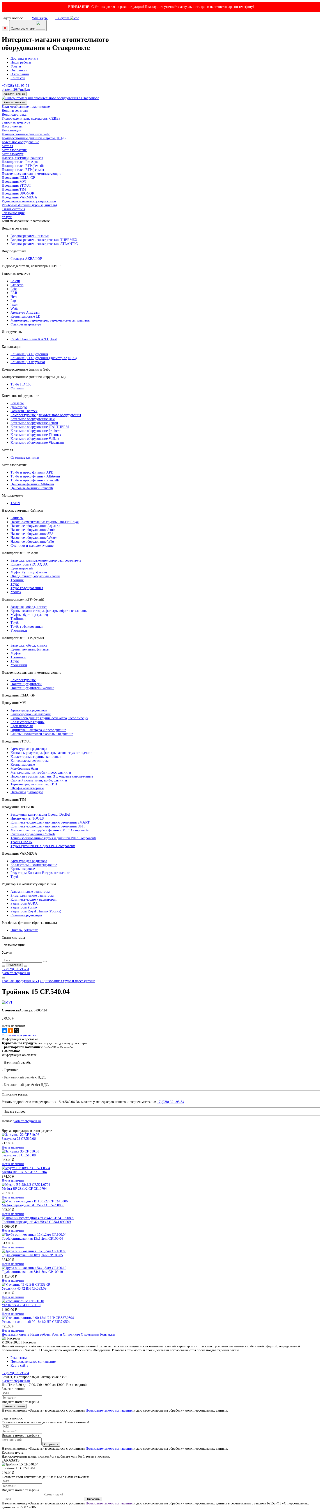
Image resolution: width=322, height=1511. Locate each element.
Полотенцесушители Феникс (32, 688)
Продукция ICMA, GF (18, 177)
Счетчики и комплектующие (32, 545)
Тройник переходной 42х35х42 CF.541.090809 (36, 1222)
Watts (14, 308)
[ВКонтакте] (4, 1030)
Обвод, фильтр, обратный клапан (35, 576)
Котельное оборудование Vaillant (35, 438)
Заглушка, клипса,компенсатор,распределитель (46, 560)
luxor (14, 304)
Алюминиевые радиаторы (30, 891)
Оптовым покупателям (19, 1035)
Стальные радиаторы (26, 915)
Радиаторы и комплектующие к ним (29, 201)
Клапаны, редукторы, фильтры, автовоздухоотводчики (51, 753)
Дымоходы (19, 407)
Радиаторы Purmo (24, 907)
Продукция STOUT (16, 185)
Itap (13, 300)
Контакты (18, 78)
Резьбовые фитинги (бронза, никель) (29, 205)
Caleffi (15, 281)
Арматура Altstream (25, 312)
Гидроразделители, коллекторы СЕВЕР (31, 118)
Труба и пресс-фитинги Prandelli (35, 480)
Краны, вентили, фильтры (30, 649)
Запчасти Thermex (24, 411)
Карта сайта (19, 1365)
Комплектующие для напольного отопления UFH (48, 826)
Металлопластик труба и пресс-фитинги (41, 772)
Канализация (11, 130)
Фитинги (17, 388)
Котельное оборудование (20, 142)
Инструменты (12, 126)
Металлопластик (14, 150)
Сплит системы (13, 209)
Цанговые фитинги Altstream (32, 484)
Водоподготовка (14, 114)
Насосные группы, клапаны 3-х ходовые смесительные (52, 776)
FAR (14, 293)
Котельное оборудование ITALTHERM (40, 427)
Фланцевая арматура (26, 324)
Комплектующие (23, 680)
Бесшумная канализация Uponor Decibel (40, 814)
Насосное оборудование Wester (34, 537)
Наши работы (21, 62)
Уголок (16, 592)
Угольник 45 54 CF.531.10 (21, 1305)
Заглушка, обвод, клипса (29, 607)
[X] (16, 1030)
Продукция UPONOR (18, 193)
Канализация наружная (28, 362)
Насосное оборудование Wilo (32, 541)
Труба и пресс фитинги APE (32, 472)
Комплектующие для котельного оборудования (46, 415)
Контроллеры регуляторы (30, 760)
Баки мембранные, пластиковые (26, 106)
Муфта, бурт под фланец (29, 572)
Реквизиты (19, 1357)
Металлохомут (12, 154)
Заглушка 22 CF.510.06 (19, 1138)
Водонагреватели (15, 110)
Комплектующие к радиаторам (34, 899)
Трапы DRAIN (21, 842)
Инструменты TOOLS (27, 818)
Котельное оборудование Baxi (33, 419)
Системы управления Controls (33, 834)
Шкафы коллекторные (27, 788)
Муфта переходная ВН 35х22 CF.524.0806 (33, 1205)
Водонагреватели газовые (30, 236)
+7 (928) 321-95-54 (15, 85)
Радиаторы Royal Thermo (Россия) (36, 911)
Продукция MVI (14, 181)
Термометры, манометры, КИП (34, 784)
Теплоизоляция (13, 213)
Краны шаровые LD (26, 316)
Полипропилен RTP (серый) (23, 169)
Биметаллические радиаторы (32, 895)
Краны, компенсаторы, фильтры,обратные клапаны (49, 611)
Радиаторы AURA (24, 903)
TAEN (15, 503)
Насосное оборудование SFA (32, 533)
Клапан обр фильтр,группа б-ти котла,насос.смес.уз (49, 718)
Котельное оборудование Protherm (36, 431)
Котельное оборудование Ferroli (34, 423)
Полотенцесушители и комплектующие (31, 173)
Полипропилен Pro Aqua (20, 162)
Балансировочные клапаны (31, 714)
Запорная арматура (16, 122)
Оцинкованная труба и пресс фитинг (38, 730)
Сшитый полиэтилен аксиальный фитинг (42, 734)
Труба (15, 584)
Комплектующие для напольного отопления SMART (50, 822)
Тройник (17, 580)
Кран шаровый (22, 568)
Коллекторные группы (27, 722)
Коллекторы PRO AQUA (29, 564)
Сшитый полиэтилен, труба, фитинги (39, 780)
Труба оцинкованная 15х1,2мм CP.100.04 (32, 1238)
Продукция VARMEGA (19, 197)
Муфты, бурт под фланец (29, 615)
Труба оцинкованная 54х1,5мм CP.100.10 (32, 1272)
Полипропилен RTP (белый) (23, 166)
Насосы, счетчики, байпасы (22, 158)
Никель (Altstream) (24, 930)
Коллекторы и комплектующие (34, 865)
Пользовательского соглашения (109, 1410)
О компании (20, 74)
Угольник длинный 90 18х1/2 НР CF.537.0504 (36, 1322)
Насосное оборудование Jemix (33, 530)
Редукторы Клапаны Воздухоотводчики (40, 873)
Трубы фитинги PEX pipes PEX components (43, 846)
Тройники (18, 618)
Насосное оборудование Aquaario (35, 526)
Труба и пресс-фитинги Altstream (35, 476)
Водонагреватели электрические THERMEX (44, 240)
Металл (7, 146)
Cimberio (17, 285)
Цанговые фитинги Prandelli (32, 488)
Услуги (16, 66)
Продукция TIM (14, 189)
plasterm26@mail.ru (16, 89)
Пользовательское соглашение (33, 1361)
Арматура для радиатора (29, 710)
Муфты (16, 653)
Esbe (14, 289)
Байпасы (17, 518)
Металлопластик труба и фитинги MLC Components (49, 830)
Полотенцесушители (26, 684)
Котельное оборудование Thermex (36, 435)
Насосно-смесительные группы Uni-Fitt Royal (45, 522)
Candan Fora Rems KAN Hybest (34, 339)
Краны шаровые (23, 764)
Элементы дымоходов (27, 792)
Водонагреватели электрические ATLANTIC (44, 244)
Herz (14, 297)
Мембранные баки (24, 768)
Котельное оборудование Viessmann (37, 442)
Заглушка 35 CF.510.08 (19, 1155)
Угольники (19, 630)
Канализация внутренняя (29, 354)
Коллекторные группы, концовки (36, 756)
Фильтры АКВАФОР (26, 258)
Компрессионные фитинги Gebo (26, 134)
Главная (8, 981)
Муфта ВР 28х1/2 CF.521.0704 (24, 1188)
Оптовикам (19, 70)
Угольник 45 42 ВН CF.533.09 (24, 1288)
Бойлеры (17, 403)
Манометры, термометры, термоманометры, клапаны (50, 320)
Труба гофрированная (27, 588)
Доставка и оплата (24, 58)
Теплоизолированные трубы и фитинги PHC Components (53, 838)
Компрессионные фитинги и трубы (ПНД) (33, 138)
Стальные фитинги (25, 457)
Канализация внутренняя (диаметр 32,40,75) (44, 358)
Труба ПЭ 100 (21, 384)
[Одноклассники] (10, 1030)
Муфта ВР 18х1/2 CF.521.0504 (24, 1172)
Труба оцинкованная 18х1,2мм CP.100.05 (32, 1255)
